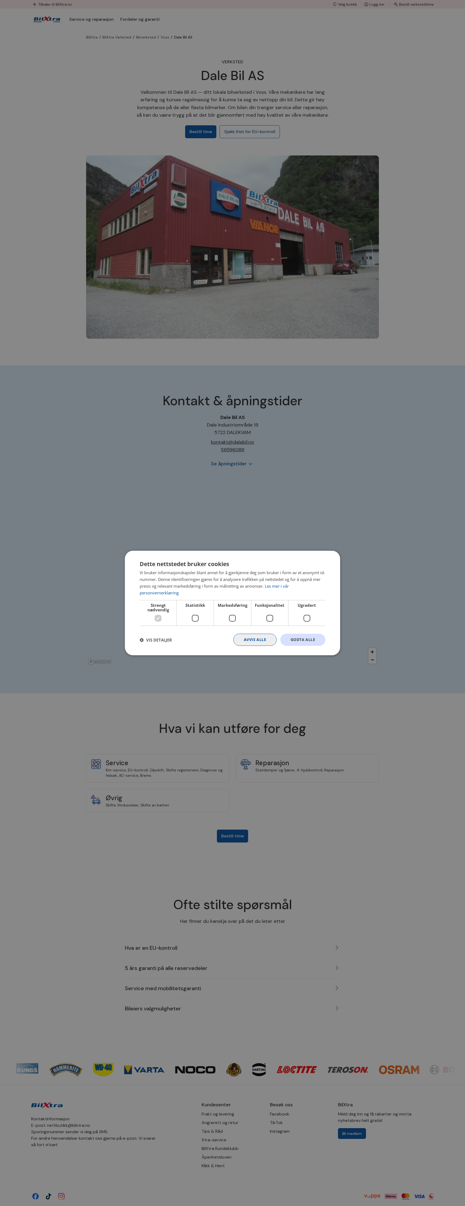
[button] (156, 640)
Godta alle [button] (303, 639)
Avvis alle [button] (255, 639)
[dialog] (232, 603)
